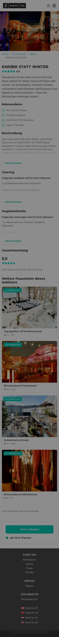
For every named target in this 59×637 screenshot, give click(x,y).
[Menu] (48, 5)
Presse (29, 568)
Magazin (29, 585)
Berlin (33, 54)
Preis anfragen (29, 529)
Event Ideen (19, 54)
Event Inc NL (31, 617)
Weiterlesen (13, 163)
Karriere (29, 563)
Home (5, 54)
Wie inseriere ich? (29, 599)
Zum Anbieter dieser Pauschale (20, 511)
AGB (28, 631)
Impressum (18, 631)
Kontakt (29, 572)
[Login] (54, 5)
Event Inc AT (31, 608)
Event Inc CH (31, 612)
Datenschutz (40, 631)
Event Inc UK (31, 622)
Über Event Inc (29, 559)
